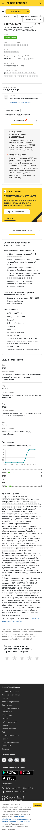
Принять (37, 805)
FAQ (3, 732)
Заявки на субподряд (10, 702)
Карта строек (7, 705)
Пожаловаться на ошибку (29, 16)
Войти (10, 218)
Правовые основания (10, 742)
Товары (5, 718)
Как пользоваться (9, 729)
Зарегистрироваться (17, 212)
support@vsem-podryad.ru (16, 791)
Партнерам (6, 746)
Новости (5, 739)
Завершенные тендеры (11, 695)
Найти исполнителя (9, 722)
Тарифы (5, 725)
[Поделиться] (38, 24)
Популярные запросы (10, 735)
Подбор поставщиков (10, 708)
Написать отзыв (9, 16)
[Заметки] (35, 24)
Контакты (5, 749)
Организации (7, 712)
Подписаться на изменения (18, 11)
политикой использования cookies (16, 822)
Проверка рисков (12, 110)
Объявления (7, 715)
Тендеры (5, 698)
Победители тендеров (10, 691)
